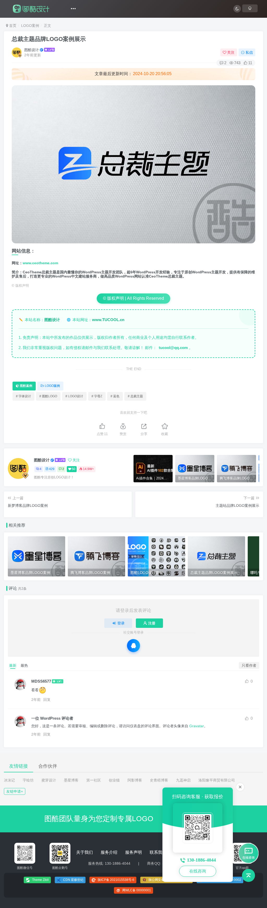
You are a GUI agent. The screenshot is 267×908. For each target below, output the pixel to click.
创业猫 (114, 780)
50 (73, 469)
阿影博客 (135, 780)
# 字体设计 (23, 396)
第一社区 (93, 780)
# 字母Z (97, 396)
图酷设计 (31, 50)
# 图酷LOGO (48, 396)
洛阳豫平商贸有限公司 (216, 780)
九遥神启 (183, 780)
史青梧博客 (159, 780)
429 (51, 469)
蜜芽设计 (48, 780)
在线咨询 (197, 871)
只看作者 (249, 665)
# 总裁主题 (135, 396)
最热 (24, 665)
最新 (12, 665)
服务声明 (133, 852)
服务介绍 (109, 852)
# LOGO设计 (74, 396)
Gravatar (196, 726)
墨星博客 (71, 780)
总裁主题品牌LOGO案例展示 (49, 39)
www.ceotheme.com (40, 263)
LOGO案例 (30, 25)
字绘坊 (28, 780)
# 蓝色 (115, 396)
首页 (12, 25)
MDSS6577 (41, 681)
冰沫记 (9, 780)
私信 (249, 52)
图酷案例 (26, 386)
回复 (47, 699)
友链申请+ (14, 791)
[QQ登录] (133, 645)
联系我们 (158, 852)
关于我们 (84, 852)
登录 (121, 623)
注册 (151, 623)
